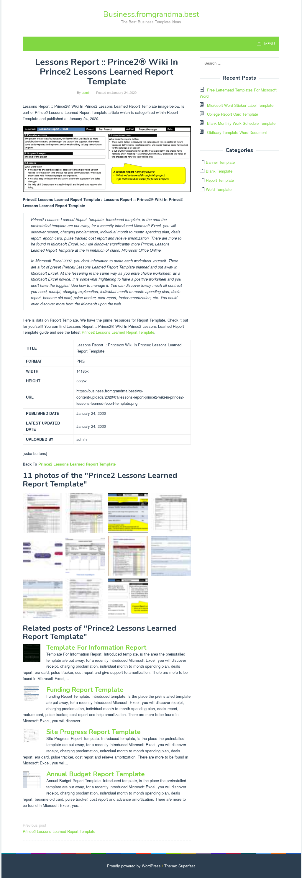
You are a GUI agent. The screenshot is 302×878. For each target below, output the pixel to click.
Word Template (219, 189)
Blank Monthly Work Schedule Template (241, 123)
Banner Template (220, 162)
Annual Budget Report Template (95, 774)
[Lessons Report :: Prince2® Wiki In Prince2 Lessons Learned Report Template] (128, 598)
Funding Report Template (85, 689)
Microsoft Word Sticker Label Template (240, 105)
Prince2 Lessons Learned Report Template (118, 332)
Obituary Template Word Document (237, 132)
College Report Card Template (232, 114)
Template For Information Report (96, 647)
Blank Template (219, 171)
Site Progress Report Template (93, 732)
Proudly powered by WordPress (134, 866)
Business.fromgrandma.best (151, 14)
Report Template (220, 180)
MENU (269, 44)
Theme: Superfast (179, 866)
